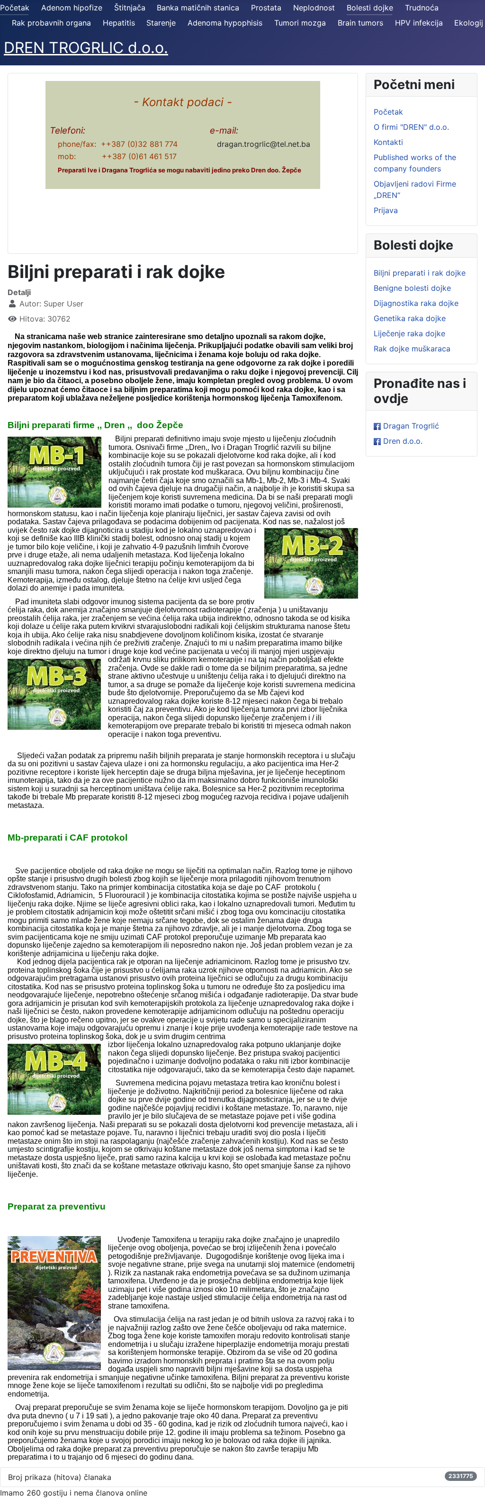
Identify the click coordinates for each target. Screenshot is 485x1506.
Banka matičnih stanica (198, 7)
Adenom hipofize (71, 7)
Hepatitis (119, 22)
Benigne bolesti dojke (412, 288)
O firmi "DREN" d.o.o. (411, 127)
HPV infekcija (419, 22)
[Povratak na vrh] (468, 1488)
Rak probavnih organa (51, 22)
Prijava (386, 210)
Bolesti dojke (370, 7)
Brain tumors (360, 22)
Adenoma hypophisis (225, 22)
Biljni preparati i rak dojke (420, 273)
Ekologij (468, 22)
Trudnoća (422, 7)
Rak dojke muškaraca (412, 348)
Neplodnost (314, 7)
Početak (14, 7)
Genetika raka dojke (410, 318)
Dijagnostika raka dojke (416, 303)
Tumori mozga (300, 22)
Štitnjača (129, 7)
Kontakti (388, 142)
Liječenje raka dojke (409, 333)
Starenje (161, 22)
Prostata (266, 7)
